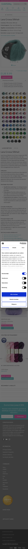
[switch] (24, 278)
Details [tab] (14, 247)
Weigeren (14, 304)
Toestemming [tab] (5, 247)
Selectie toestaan (14, 299)
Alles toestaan (14, 294)
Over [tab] (23, 247)
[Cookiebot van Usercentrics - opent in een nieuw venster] (20, 243)
